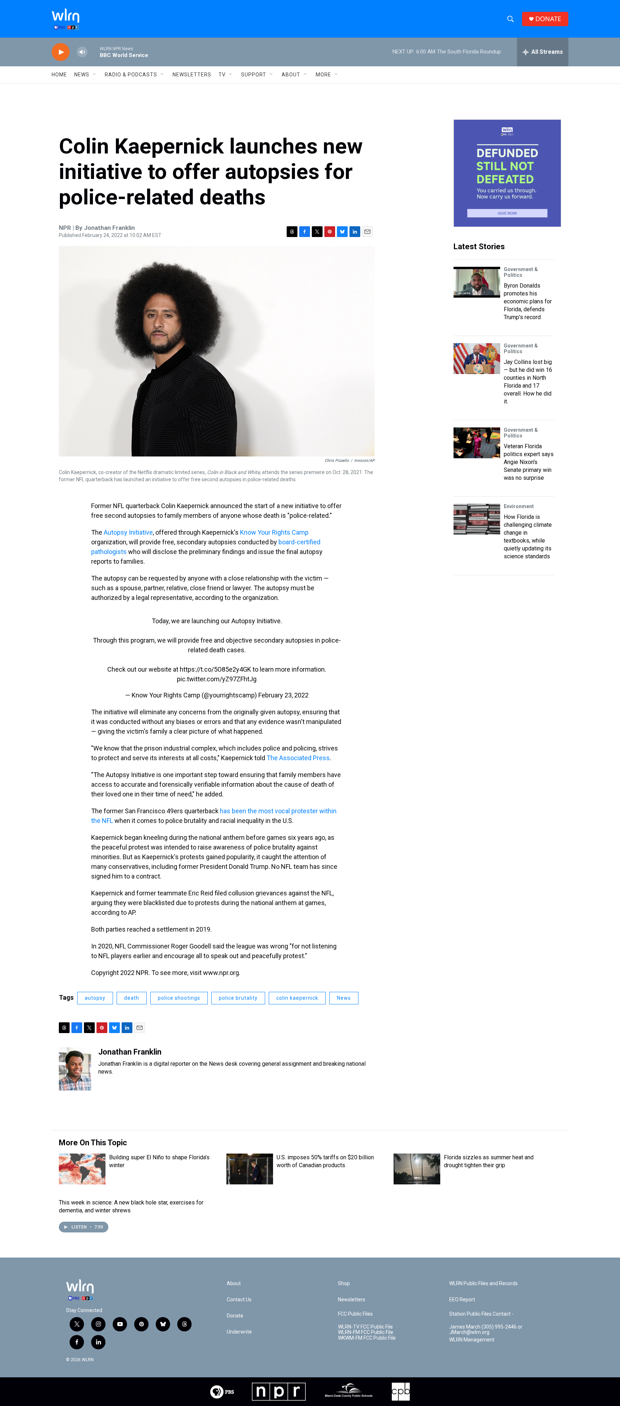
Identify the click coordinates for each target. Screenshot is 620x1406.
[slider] (94, 52)
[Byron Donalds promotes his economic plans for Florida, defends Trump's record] (477, 282)
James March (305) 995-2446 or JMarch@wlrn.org (485, 1329)
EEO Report (462, 1299)
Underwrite (239, 1332)
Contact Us (239, 1299)
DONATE (548, 19)
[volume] (82, 52)
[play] (60, 52)
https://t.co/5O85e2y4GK (215, 669)
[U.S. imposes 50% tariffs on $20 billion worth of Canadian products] (249, 1169)
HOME (59, 74)
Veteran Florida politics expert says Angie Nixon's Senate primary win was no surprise (529, 462)
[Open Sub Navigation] (95, 74)
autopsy (95, 998)
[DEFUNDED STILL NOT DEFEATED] (507, 173)
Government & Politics (521, 272)
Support (253, 74)
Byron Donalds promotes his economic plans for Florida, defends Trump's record (528, 301)
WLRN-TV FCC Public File (365, 1327)
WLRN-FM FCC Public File (365, 1332)
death (131, 998)
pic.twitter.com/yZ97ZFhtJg (217, 679)
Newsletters (192, 74)
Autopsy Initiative (128, 532)
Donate (235, 1316)
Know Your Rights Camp (274, 532)
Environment (519, 506)
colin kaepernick (297, 998)
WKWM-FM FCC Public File (367, 1338)
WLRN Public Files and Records (483, 1283)
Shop (344, 1283)
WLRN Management (471, 1340)
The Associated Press (298, 758)
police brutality (238, 998)
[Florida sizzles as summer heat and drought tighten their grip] (417, 1169)
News (344, 998)
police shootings (179, 998)
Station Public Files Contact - (481, 1314)
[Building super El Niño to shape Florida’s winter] (82, 1169)
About (291, 74)
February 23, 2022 (283, 695)
